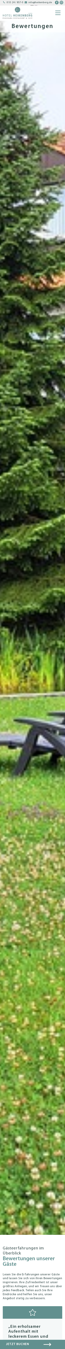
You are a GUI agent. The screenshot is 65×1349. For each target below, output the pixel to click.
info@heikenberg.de (40, 2)
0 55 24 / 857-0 (15, 2)
